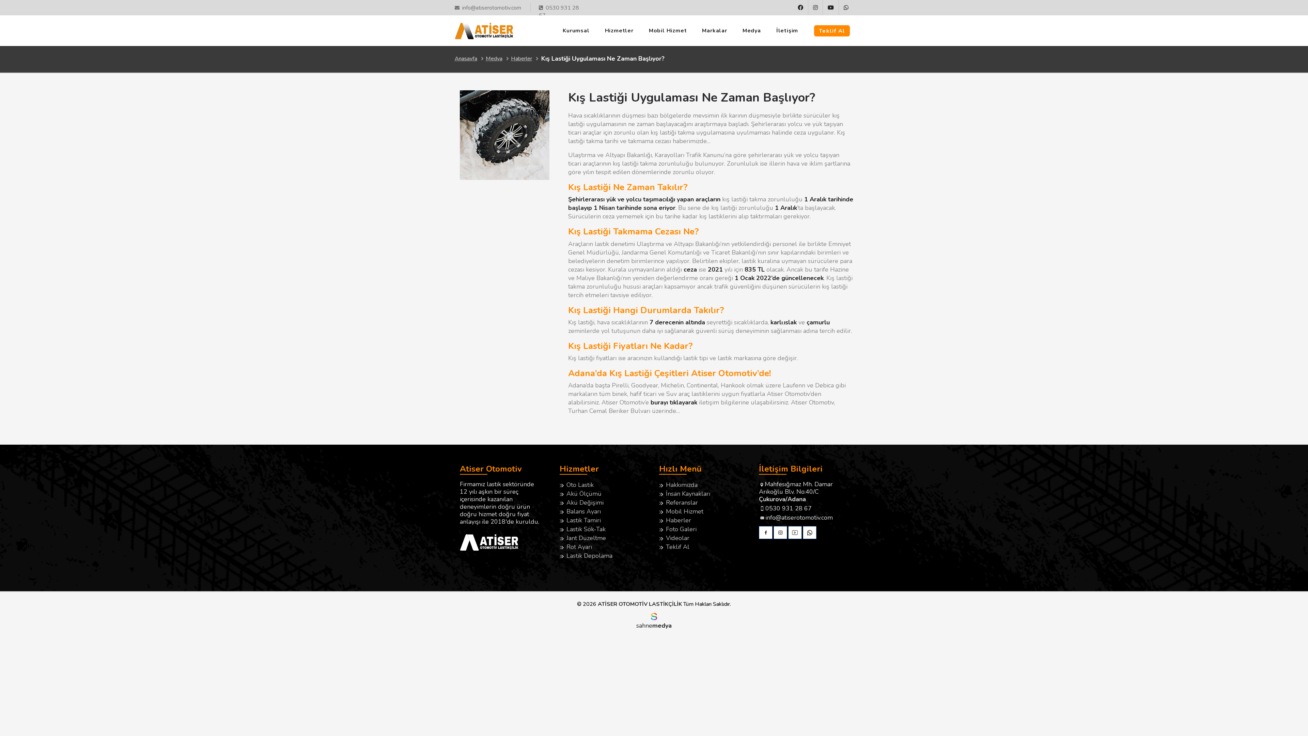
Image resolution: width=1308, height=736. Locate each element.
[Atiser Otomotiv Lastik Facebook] (800, 7)
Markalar (714, 30)
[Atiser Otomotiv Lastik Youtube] (831, 7)
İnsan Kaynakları (688, 494)
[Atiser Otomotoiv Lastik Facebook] (766, 533)
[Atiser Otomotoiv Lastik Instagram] (780, 533)
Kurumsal (576, 30)
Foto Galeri (681, 529)
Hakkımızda (682, 485)
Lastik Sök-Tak (586, 529)
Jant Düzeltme (586, 538)
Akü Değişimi (585, 503)
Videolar (677, 538)
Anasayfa (466, 58)
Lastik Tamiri (583, 520)
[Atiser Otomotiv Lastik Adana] (484, 30)
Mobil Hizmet (668, 30)
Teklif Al (832, 31)
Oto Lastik (580, 485)
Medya (752, 30)
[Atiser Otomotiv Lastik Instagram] (815, 7)
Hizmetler (619, 30)
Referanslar (682, 503)
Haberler (521, 58)
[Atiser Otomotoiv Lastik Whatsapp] (809, 533)
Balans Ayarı (583, 511)
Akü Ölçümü (584, 494)
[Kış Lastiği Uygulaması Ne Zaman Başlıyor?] (504, 178)
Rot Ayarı (579, 547)
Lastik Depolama (589, 556)
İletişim (787, 30)
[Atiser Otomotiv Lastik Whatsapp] (846, 7)
